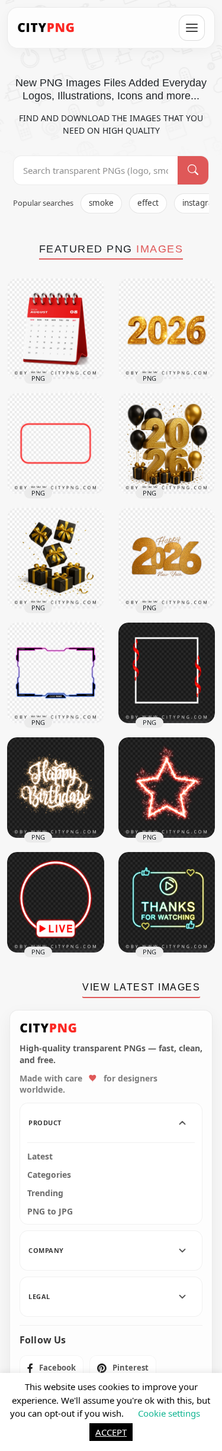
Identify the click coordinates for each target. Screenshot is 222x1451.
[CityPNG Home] (46, 28)
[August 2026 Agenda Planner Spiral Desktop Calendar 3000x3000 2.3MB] (55, 328)
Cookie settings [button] (169, 1413)
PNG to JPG (50, 1211)
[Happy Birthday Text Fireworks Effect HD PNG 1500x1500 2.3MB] (55, 787)
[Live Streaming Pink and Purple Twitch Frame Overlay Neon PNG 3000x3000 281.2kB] (55, 673)
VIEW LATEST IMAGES (141, 987)
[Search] (193, 170)
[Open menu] (192, 28)
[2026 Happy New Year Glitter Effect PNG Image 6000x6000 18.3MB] (166, 558)
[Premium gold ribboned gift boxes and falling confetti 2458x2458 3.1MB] (55, 558)
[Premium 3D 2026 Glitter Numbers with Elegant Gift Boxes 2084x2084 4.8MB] (166, 443)
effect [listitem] (148, 202)
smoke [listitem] (101, 202)
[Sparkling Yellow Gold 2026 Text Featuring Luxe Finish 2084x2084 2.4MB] (166, 328)
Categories (49, 1175)
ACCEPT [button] (111, 1432)
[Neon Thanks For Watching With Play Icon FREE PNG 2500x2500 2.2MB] (166, 902)
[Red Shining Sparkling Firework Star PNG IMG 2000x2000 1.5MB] (166, 787)
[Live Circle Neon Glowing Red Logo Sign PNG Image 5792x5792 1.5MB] (55, 902)
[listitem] (51, 1368)
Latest (40, 1156)
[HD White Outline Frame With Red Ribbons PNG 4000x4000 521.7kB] (166, 673)
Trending (45, 1193)
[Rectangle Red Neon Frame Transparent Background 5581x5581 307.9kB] (55, 443)
